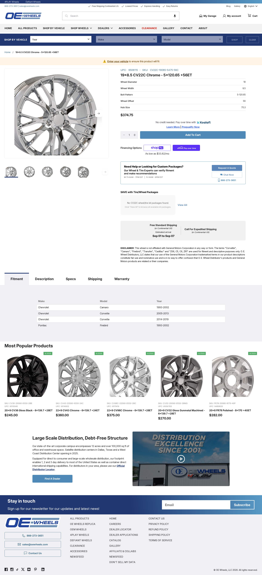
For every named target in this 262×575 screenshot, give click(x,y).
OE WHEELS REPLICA (82, 523)
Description (44, 279)
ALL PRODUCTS (79, 518)
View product (28, 396)
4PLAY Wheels (12, 1)
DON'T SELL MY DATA (122, 562)
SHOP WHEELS (79, 28)
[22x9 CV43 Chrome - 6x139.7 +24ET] (80, 386)
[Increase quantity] (134, 135)
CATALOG (115, 540)
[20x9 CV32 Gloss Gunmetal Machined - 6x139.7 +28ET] (182, 386)
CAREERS (115, 523)
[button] (175, 16)
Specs (71, 279)
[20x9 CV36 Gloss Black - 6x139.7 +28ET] (29, 386)
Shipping (95, 279)
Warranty (121, 279)
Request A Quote (227, 168)
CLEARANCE (77, 545)
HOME (113, 518)
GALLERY (115, 545)
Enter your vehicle (117, 61)
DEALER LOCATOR (120, 529)
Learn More (173, 127)
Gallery (237, 6)
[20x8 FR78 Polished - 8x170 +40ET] (233, 386)
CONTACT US (157, 518)
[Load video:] (181, 459)
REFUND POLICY (158, 529)
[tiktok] (17, 570)
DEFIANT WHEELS (81, 540)
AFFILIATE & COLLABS (122, 551)
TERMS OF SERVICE (160, 540)
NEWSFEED (77, 556)
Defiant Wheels (33, 1)
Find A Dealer (52, 478)
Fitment (17, 279)
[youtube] (28, 570)
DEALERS (103, 28)
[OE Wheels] (23, 16)
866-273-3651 (11, 6)
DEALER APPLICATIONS (123, 534)
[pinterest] (35, 570)
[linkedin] (42, 570)
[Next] (98, 113)
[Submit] (65, 16)
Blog (228, 6)
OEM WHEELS (78, 529)
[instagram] (11, 570)
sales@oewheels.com (29, 6)
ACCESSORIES (78, 551)
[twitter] (23, 570)
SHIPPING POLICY (159, 534)
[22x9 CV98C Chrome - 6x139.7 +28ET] (131, 386)
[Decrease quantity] (124, 135)
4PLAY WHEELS (79, 534)
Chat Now (228, 174)
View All (182, 204)
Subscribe (242, 505)
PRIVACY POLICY (159, 523)
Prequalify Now (190, 127)
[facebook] (6, 570)
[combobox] (120, 16)
